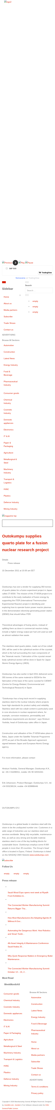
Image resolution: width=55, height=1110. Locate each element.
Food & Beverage (8, 373)
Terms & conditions (39, 1086)
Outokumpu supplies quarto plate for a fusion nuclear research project (25, 543)
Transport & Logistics (9, 481)
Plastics (7, 496)
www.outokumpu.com (39, 855)
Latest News (9, 358)
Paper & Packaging (8, 444)
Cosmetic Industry (8, 411)
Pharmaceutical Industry (10, 383)
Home (6, 297)
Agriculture (8, 453)
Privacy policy (37, 1093)
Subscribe (8, 316)
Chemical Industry (8, 401)
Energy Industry (11, 365)
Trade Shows (9, 323)
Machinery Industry (8, 471)
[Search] (27, 282)
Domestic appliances (8, 421)
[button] (7, 262)
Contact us (8, 329)
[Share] (27, 295)
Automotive (9, 345)
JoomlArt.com (9, 1105)
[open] (17, 282)
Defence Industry (11, 502)
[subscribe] (7, 860)
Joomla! (17, 1105)
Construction (9, 352)
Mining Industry (10, 509)
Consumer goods (11, 393)
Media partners (10, 310)
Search (28, 285)
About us (8, 303)
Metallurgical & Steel (10, 461)
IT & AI (7, 436)
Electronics (8, 430)
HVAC (6, 489)
